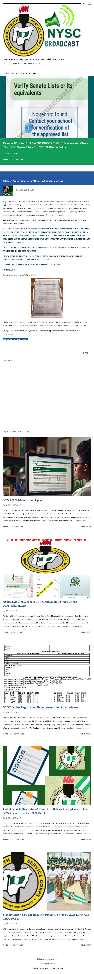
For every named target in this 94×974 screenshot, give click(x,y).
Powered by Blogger (48, 959)
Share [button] (5, 159)
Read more (86, 526)
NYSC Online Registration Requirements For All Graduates (40, 707)
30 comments (17, 945)
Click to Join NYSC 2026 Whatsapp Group (22, 63)
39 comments (17, 526)
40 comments (17, 159)
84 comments (17, 632)
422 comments (17, 839)
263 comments (17, 734)
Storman (52, 964)
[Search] (83, 4)
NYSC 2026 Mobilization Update (23, 500)
